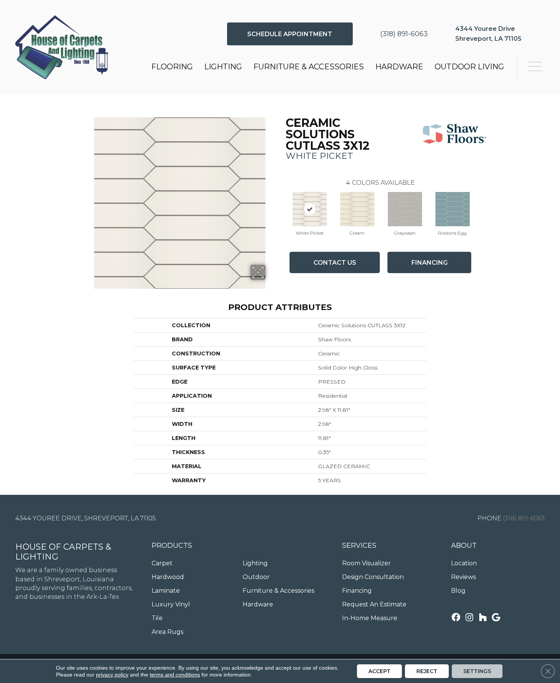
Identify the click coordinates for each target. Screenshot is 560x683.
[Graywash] (405, 209)
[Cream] (357, 209)
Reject (426, 671)
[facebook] (455, 618)
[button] (290, 33)
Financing (429, 262)
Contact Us (335, 262)
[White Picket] (310, 209)
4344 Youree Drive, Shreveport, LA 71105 (85, 518)
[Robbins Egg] (453, 209)
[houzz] (482, 618)
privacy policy (112, 675)
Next (479, 201)
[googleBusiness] (496, 618)
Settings (477, 671)
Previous (282, 201)
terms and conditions (175, 675)
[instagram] (469, 618)
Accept (379, 671)
